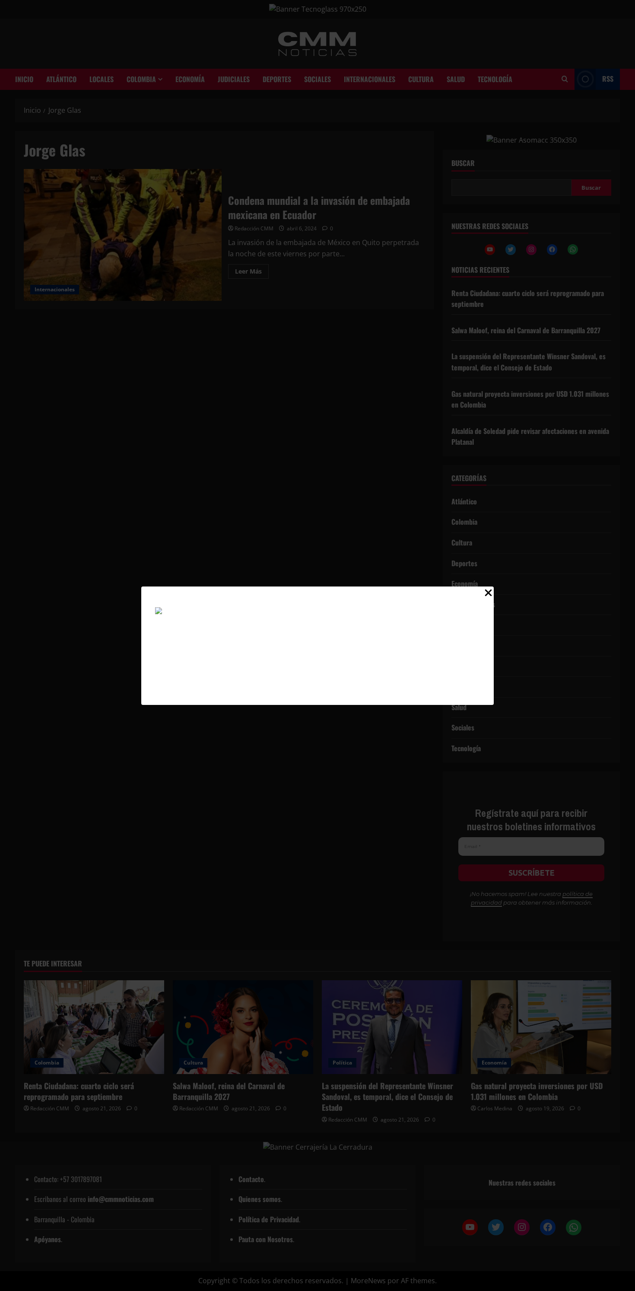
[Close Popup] (488, 595)
